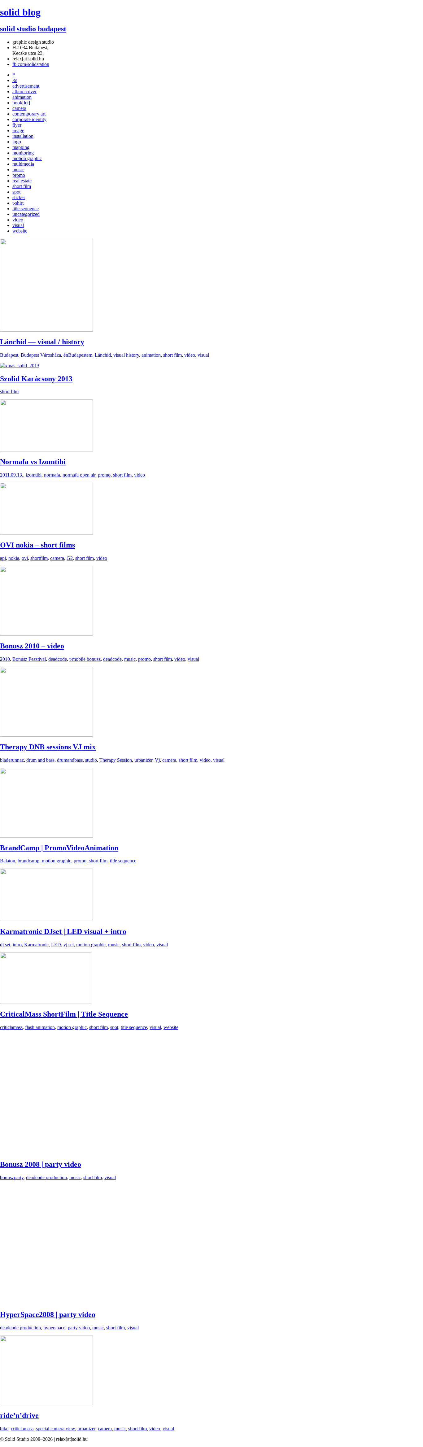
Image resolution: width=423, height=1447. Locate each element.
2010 (5, 659)
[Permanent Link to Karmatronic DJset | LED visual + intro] (46, 919)
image (18, 130)
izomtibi (33, 474)
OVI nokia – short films (37, 545)
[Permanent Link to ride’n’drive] (46, 1403)
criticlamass (11, 1027)
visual (18, 225)
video (17, 219)
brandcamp (28, 860)
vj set (68, 944)
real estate (22, 180)
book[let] (21, 102)
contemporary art (29, 113)
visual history (126, 355)
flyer (16, 125)
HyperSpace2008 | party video (47, 1314)
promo (18, 175)
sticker (18, 197)
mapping (20, 147)
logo (16, 141)
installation (22, 136)
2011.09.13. (11, 474)
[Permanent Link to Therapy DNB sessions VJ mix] (46, 735)
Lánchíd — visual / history (42, 342)
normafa (52, 474)
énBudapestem (77, 355)
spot (16, 191)
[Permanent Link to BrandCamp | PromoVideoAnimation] (46, 836)
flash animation (40, 1027)
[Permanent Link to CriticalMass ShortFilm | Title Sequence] (45, 1002)
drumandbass (70, 760)
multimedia (23, 164)
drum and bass (40, 760)
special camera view (55, 1428)
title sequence (25, 208)
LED (56, 944)
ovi (25, 558)
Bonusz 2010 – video (32, 646)
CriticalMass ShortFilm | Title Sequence (64, 1014)
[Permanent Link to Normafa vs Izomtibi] (46, 449)
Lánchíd (103, 355)
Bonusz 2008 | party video (40, 1164)
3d (14, 80)
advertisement (25, 86)
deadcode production (46, 1177)
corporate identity (29, 119)
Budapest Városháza (41, 355)
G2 (70, 558)
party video (79, 1327)
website (19, 230)
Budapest (9, 355)
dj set (5, 944)
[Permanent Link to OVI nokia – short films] (46, 533)
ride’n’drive (19, 1415)
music (18, 169)
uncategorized (26, 214)
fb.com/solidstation (30, 64)
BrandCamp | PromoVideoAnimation (59, 848)
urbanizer (143, 760)
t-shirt (18, 203)
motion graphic (27, 158)
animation (22, 97)
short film (21, 186)
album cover (24, 91)
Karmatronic (36, 944)
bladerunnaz (12, 760)
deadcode (57, 659)
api (3, 558)
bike (4, 1428)
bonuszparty (12, 1177)
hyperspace (54, 1327)
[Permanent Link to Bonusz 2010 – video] (46, 634)
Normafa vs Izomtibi (33, 462)
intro (17, 944)
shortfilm (39, 558)
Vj (157, 760)
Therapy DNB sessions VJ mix (48, 747)
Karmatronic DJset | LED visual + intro (63, 931)
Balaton (7, 860)
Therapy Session (115, 760)
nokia (13, 558)
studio (91, 760)
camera (19, 108)
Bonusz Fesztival (29, 659)
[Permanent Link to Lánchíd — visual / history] (46, 330)
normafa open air (79, 474)
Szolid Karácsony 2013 (36, 379)
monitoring (23, 152)
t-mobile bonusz (85, 659)
